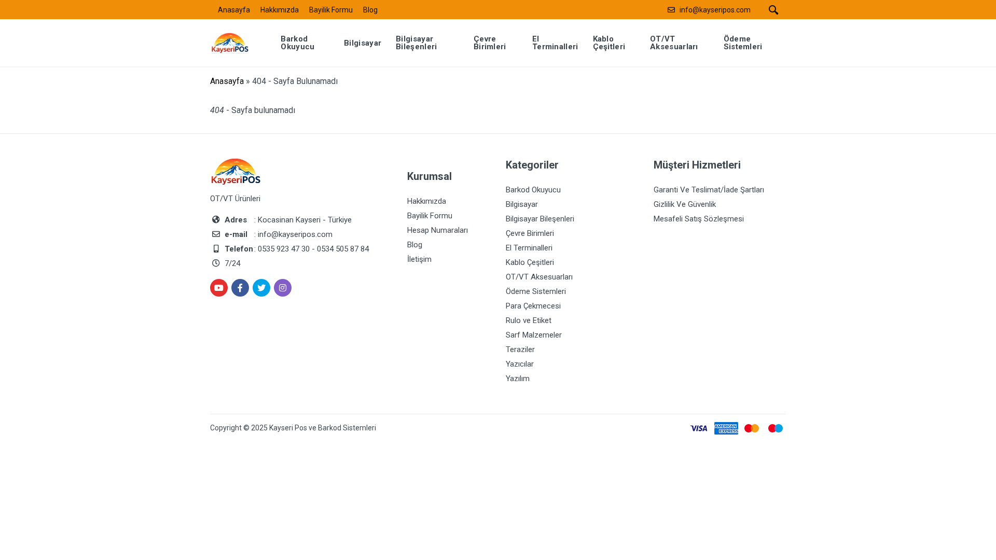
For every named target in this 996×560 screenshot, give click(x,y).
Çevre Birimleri (530, 233)
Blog (370, 10)
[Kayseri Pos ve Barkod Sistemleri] (237, 42)
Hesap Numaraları (437, 230)
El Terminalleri (529, 248)
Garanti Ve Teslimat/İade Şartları (709, 189)
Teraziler (520, 349)
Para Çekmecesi (533, 306)
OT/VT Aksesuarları (539, 277)
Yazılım (518, 378)
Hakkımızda (279, 10)
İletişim (419, 259)
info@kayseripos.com (715, 10)
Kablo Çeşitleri (530, 262)
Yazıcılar (520, 364)
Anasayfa (234, 10)
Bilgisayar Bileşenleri (540, 218)
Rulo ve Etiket (528, 320)
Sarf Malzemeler (534, 335)
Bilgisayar (522, 204)
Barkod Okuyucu (533, 189)
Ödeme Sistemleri (536, 291)
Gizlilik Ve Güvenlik (685, 204)
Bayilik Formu (331, 10)
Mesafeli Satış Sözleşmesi (699, 218)
